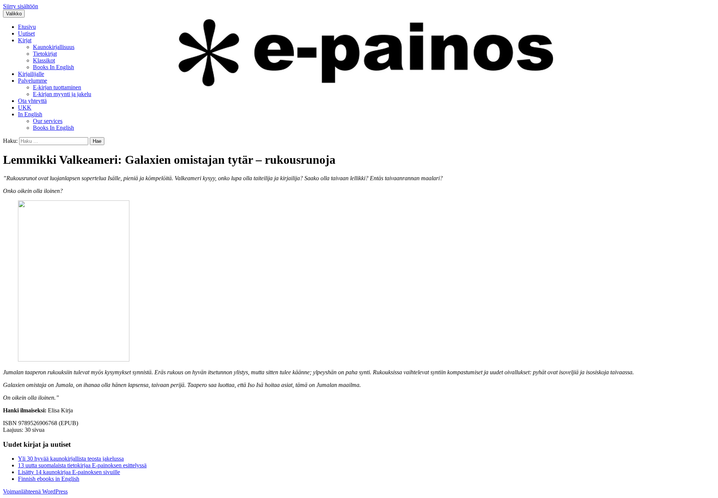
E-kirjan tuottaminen (57, 87)
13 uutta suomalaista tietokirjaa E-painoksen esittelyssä (82, 465)
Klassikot (44, 60)
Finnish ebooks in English (48, 479)
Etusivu (27, 27)
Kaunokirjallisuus (53, 47)
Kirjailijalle (31, 74)
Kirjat (24, 40)
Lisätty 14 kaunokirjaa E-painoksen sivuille (69, 472)
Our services (47, 121)
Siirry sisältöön (20, 6)
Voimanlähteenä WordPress (35, 491)
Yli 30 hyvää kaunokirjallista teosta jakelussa (71, 458)
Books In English (53, 67)
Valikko (14, 13)
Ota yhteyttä (32, 101)
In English (30, 114)
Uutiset (26, 33)
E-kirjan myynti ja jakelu (62, 94)
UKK (24, 107)
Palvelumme (32, 80)
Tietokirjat (45, 53)
